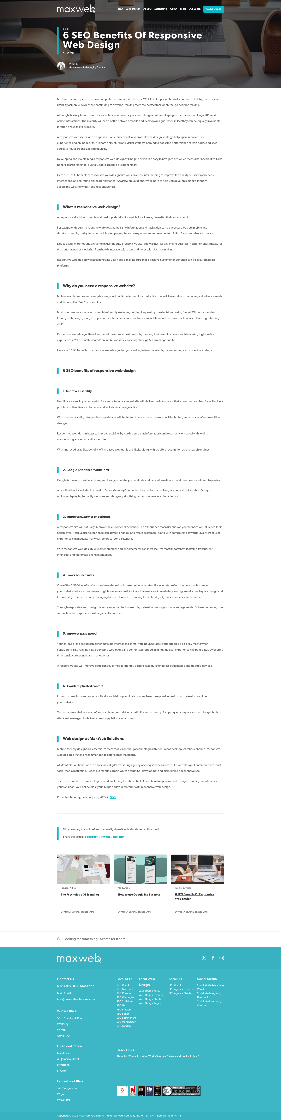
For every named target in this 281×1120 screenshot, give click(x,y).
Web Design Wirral (149, 991)
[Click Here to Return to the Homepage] (76, 12)
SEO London (123, 1026)
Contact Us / (136, 1056)
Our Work (195, 9)
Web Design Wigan (150, 1003)
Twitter (105, 837)
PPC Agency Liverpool (181, 989)
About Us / (122, 1056)
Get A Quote (213, 9)
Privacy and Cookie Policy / (183, 1056)
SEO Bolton (123, 1014)
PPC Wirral (175, 985)
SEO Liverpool (124, 989)
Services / (162, 1056)
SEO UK (120, 1005)
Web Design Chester (150, 999)
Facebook (91, 837)
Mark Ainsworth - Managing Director (87, 67)
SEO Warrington (125, 997)
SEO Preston (123, 1010)
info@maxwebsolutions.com (76, 999)
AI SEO (147, 9)
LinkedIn (119, 837)
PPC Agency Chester (180, 993)
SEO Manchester (126, 1022)
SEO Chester (123, 993)
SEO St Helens (124, 1001)
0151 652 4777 (83, 986)
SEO (66, 29)
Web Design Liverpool (151, 995)
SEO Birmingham (126, 1018)
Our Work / (149, 1056)
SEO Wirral (122, 985)
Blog (183, 9)
